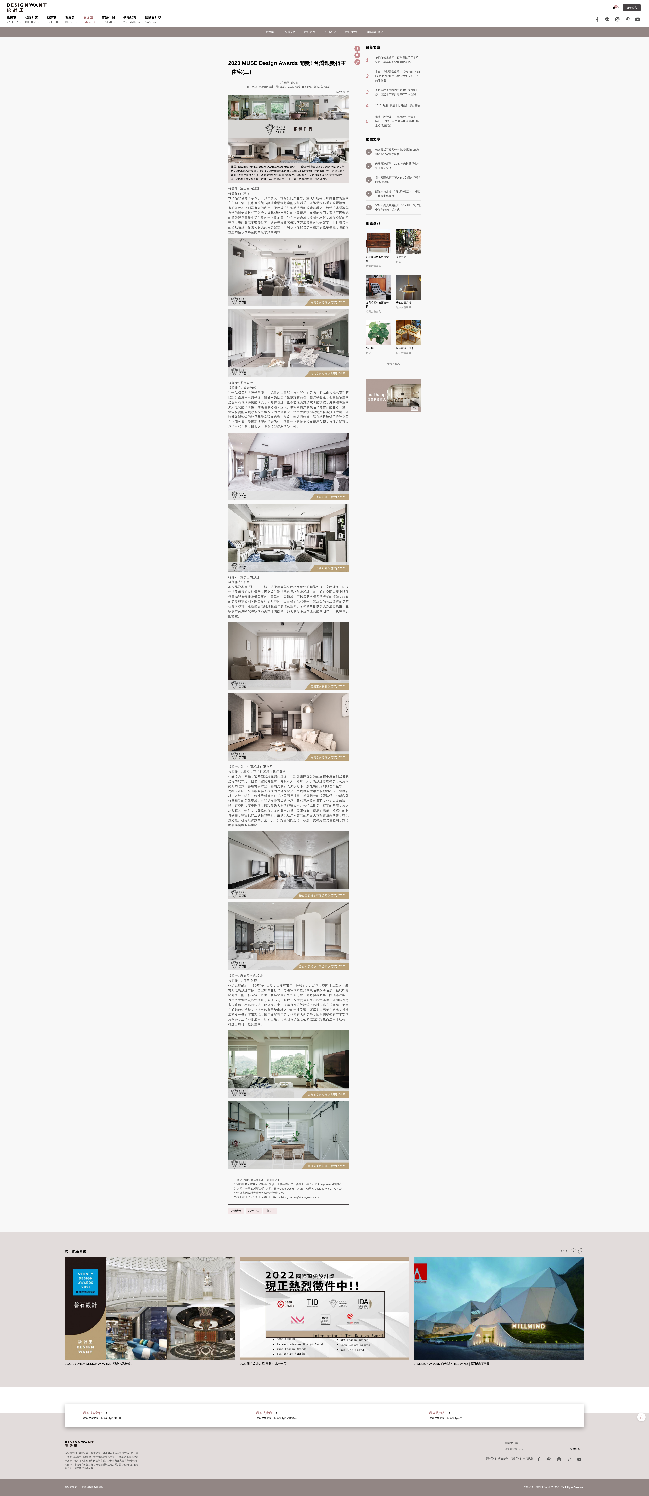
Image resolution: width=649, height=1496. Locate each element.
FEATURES (108, 22)
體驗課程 (130, 17)
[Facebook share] (357, 49)
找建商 (52, 17)
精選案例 (271, 32)
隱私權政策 (71, 1487)
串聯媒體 (528, 1458)
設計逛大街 (352, 32)
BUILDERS (53, 22)
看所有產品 (393, 363)
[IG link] (617, 19)
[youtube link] (579, 1460)
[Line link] (607, 19)
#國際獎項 (236, 1210)
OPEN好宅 (330, 32)
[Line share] (357, 55)
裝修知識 (290, 32)
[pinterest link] (627, 19)
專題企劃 (108, 17)
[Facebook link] (597, 19)
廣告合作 (503, 1458)
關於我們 (491, 1458)
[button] (573, 1251)
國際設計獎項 (375, 32)
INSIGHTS (71, 22)
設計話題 (309, 32)
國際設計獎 (153, 17)
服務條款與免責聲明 (92, 1487)
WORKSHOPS (131, 22)
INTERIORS (32, 22)
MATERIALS (14, 22)
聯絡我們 (516, 1458)
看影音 (70, 17)
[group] (150, 1312)
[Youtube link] (638, 19)
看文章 (88, 17)
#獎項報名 (253, 1210)
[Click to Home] (27, 7)
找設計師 (31, 17)
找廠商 (12, 17)
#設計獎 (270, 1210)
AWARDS (150, 22)
